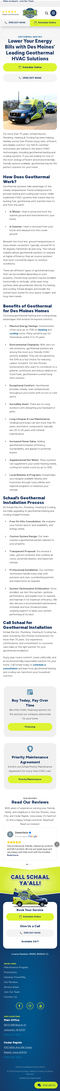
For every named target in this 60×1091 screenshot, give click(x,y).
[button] (45, 22)
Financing (30, 726)
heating (42, 329)
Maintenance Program (16, 967)
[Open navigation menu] (53, 13)
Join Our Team (12, 991)
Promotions (10, 972)
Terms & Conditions (23, 1067)
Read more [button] (12, 855)
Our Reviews (11, 982)
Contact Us (10, 996)
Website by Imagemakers (30, 1078)
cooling (14, 333)
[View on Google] (10, 834)
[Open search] (46, 13)
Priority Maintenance (30, 779)
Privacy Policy (39, 1067)
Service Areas (11, 987)
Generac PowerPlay (15, 977)
